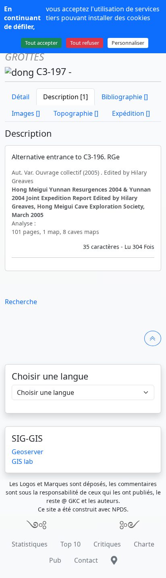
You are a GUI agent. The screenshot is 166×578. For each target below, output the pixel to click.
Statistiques (30, 544)
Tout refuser (84, 42)
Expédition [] (131, 113)
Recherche (21, 301)
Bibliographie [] (125, 96)
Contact (86, 560)
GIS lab (22, 461)
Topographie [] (76, 113)
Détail (20, 96)
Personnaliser (128, 42)
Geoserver (28, 451)
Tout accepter (41, 42)
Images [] (26, 113)
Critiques (107, 544)
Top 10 (70, 544)
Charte (144, 544)
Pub (55, 560)
